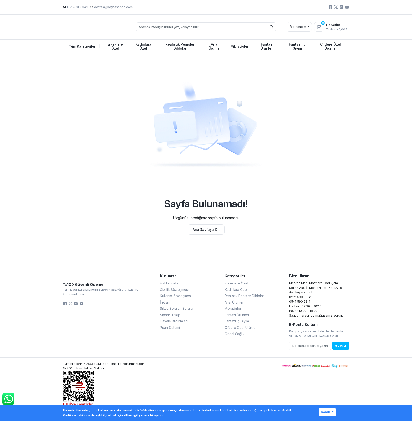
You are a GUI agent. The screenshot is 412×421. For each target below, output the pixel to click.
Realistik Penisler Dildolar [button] (179, 46)
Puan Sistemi (170, 327)
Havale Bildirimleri (174, 321)
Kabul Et (327, 412)
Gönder (340, 345)
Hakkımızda (169, 283)
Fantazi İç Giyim (237, 321)
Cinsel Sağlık (235, 334)
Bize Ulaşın (299, 276)
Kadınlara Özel (236, 290)
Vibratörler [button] (239, 46)
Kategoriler (235, 276)
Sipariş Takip (170, 315)
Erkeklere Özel (236, 283)
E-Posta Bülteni (303, 324)
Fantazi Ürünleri (237, 315)
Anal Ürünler (234, 302)
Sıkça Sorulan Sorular (177, 308)
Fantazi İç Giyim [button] (297, 46)
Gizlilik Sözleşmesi (174, 290)
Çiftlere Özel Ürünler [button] (330, 46)
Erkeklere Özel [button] (115, 46)
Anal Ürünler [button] (215, 46)
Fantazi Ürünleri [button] (266, 46)
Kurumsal (168, 276)
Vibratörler (233, 308)
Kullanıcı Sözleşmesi (175, 296)
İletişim (165, 302)
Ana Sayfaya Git (206, 230)
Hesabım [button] (299, 27)
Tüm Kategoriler (84, 46)
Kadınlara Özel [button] (143, 46)
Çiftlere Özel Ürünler (241, 327)
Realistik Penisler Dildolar (244, 296)
